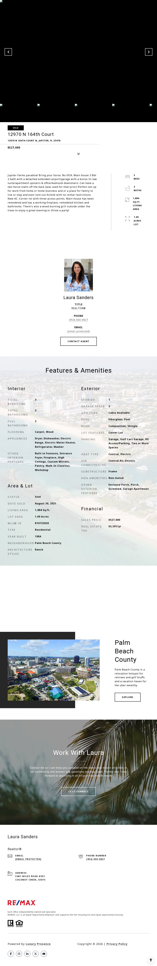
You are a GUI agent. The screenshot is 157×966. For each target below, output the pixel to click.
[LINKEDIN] (27, 954)
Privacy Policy (116, 944)
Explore (127, 697)
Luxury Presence (38, 944)
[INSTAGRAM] (19, 954)
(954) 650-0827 (78, 319)
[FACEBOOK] (11, 954)
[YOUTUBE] (44, 954)
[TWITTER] (36, 954)
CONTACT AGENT (78, 341)
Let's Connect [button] (79, 791)
